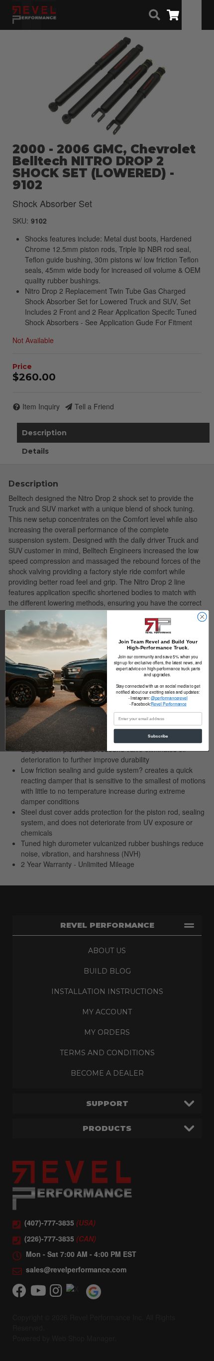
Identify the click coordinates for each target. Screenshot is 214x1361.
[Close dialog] (202, 616)
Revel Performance (169, 704)
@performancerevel (169, 698)
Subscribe (158, 736)
